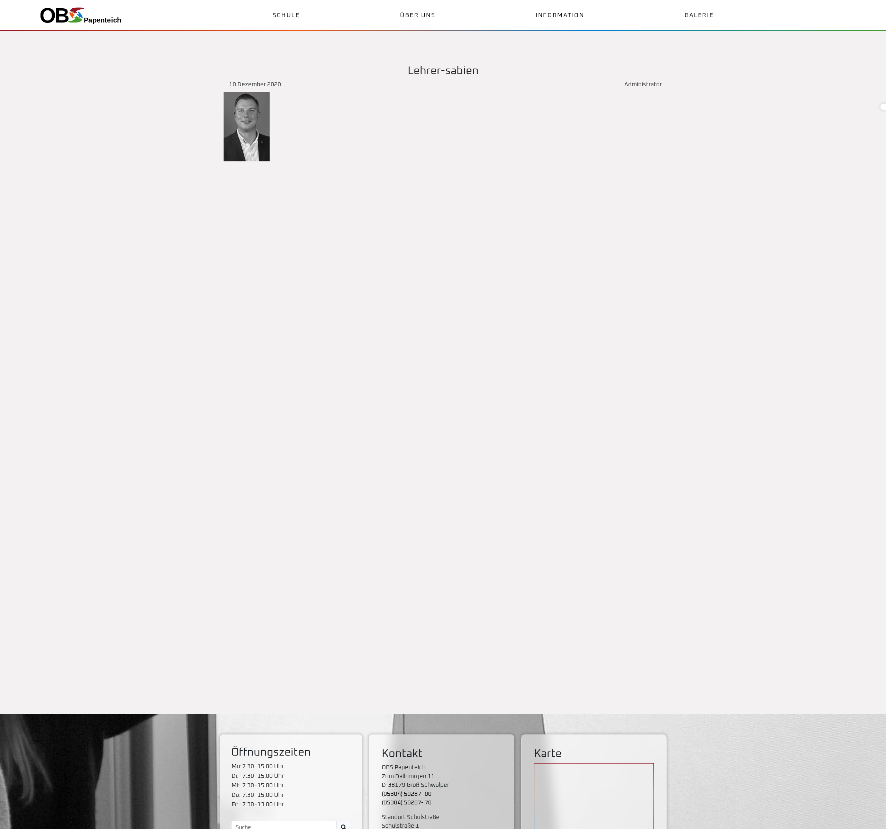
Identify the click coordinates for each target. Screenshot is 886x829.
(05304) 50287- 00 (407, 794)
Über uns (417, 15)
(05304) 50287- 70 (407, 803)
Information (560, 15)
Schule (286, 15)
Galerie (699, 15)
